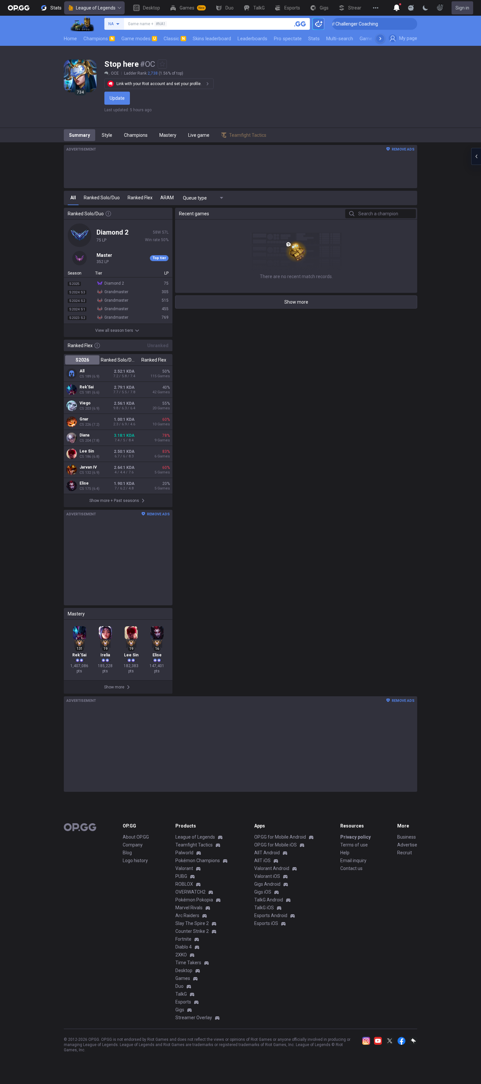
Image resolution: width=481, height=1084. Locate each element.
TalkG (181, 994)
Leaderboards (252, 39)
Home (70, 39)
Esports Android (270, 915)
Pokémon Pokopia (194, 899)
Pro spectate (288, 39)
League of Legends (96, 7)
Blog (127, 852)
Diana (84, 435)
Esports (183, 1001)
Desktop (183, 970)
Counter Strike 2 (192, 931)
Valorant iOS (267, 876)
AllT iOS (262, 860)
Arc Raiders (187, 915)
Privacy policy (355, 837)
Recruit (404, 852)
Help (344, 852)
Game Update (374, 39)
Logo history (135, 860)
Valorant (184, 868)
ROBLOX (184, 884)
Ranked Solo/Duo (118, 360)
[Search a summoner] (300, 24)
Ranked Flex (153, 360)
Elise (84, 483)
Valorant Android (271, 868)
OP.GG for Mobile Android (280, 837)
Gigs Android (267, 884)
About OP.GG (136, 837)
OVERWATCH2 (190, 892)
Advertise (407, 844)
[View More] (375, 7)
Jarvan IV (88, 467)
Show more (296, 302)
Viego (85, 403)
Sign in (462, 7)
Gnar (84, 419)
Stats (314, 39)
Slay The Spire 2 (192, 923)
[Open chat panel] (476, 156)
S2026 (82, 360)
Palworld (184, 852)
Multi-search (339, 39)
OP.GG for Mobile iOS (275, 844)
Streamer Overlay (193, 1017)
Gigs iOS (262, 892)
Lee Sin (87, 451)
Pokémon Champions (197, 860)
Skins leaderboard (212, 39)
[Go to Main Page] (18, 8)
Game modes (138, 39)
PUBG (181, 876)
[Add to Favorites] (162, 64)
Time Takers (188, 962)
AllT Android (267, 852)
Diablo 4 (183, 947)
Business (406, 837)
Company (133, 844)
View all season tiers (114, 330)
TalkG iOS (264, 907)
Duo (179, 986)
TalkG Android (268, 899)
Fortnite (183, 939)
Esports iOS (266, 923)
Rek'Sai (87, 387)
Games (182, 978)
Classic (174, 39)
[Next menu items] (380, 38)
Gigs (179, 1009)
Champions (98, 39)
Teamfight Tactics (194, 844)
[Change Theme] (425, 7)
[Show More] (396, 7)
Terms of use (354, 844)
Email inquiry (353, 860)
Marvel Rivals (189, 907)
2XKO (181, 954)
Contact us (351, 868)
